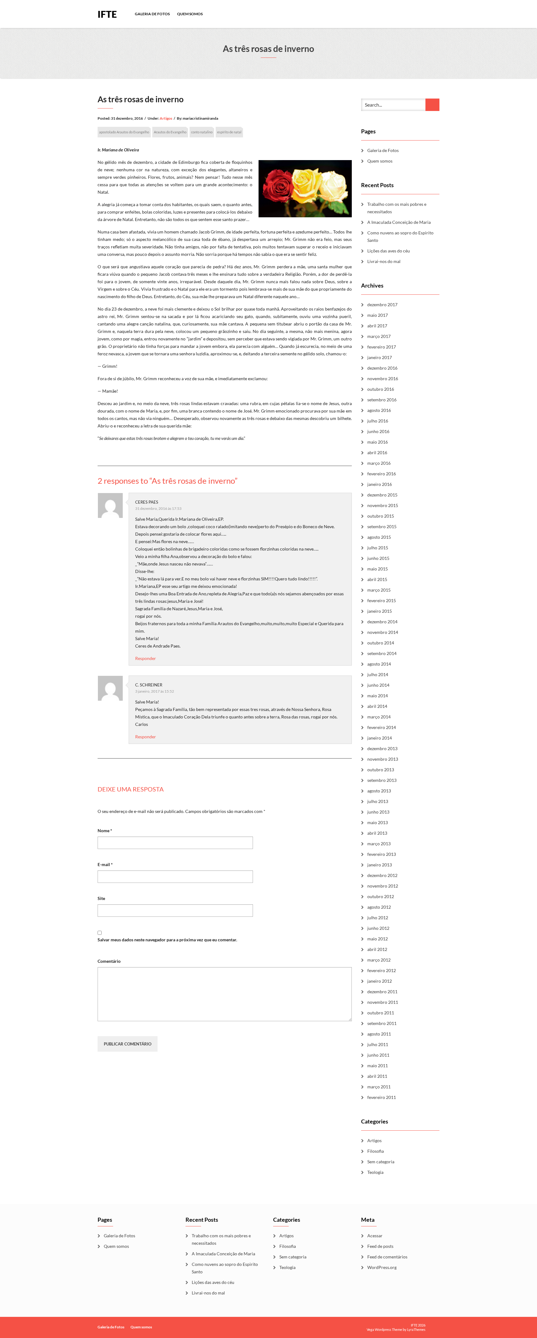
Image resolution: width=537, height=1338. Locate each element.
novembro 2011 (382, 1002)
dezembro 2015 (382, 494)
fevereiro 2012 (381, 970)
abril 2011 (377, 1076)
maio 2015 (377, 568)
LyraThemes (416, 1329)
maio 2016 (377, 442)
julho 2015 (377, 547)
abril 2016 (377, 452)
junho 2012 (378, 928)
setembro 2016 (382, 399)
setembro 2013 (382, 780)
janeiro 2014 (379, 738)
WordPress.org (382, 1267)
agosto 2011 (379, 1033)
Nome (105, 830)
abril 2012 (377, 949)
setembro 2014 (382, 653)
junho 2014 (378, 685)
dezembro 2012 (382, 875)
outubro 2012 (380, 896)
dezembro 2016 (382, 368)
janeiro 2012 (379, 981)
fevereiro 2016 (381, 473)
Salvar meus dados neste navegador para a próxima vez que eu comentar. (167, 939)
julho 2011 (377, 1044)
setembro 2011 (382, 1023)
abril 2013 (377, 833)
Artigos (166, 118)
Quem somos (190, 14)
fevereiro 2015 (381, 600)
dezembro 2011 (382, 991)
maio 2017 (377, 315)
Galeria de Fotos (152, 14)
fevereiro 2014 (381, 727)
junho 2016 (378, 431)
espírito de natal (229, 132)
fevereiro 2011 (381, 1097)
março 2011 (379, 1086)
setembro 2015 (382, 526)
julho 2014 (377, 674)
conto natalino (202, 132)
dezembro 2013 (382, 748)
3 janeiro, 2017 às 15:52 (154, 691)
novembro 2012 (382, 885)
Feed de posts (380, 1246)
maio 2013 (377, 822)
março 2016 (379, 463)
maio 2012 (377, 938)
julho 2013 (377, 801)
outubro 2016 (380, 389)
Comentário (109, 961)
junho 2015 (378, 558)
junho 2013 (378, 811)
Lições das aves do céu (389, 250)
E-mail (105, 864)
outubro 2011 (380, 1012)
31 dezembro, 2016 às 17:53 (158, 508)
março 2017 (379, 336)
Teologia (375, 1172)
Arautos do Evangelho (170, 132)
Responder (145, 658)
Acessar (375, 1235)
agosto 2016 (379, 410)
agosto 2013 (379, 790)
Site (101, 898)
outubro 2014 (380, 642)
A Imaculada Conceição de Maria (399, 222)
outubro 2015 (380, 516)
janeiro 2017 (379, 357)
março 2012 (379, 959)
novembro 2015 (382, 505)
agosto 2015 (379, 537)
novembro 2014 (382, 632)
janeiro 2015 (379, 611)
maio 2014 (377, 695)
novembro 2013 (382, 759)
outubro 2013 (380, 769)
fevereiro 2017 (381, 346)
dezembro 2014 (382, 621)
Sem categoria (380, 1161)
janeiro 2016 (379, 484)
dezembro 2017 (382, 304)
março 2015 (379, 590)
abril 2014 (377, 706)
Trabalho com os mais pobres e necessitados (396, 207)
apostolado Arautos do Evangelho (124, 132)
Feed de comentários (387, 1256)
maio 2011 (377, 1065)
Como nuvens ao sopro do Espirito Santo (400, 236)
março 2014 (379, 716)
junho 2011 (378, 1055)
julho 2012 (377, 917)
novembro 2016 (382, 378)
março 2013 (379, 843)
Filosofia (375, 1151)
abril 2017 (377, 325)
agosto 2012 (379, 907)
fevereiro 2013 (381, 854)
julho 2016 (377, 420)
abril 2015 (377, 579)
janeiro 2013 (379, 864)
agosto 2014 (379, 664)
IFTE (107, 13)
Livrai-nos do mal (384, 261)
